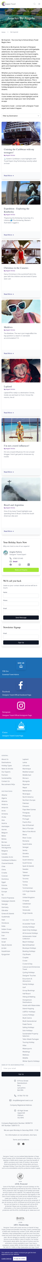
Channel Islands (7, 863)
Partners (5, 775)
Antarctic (5, 807)
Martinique (27, 769)
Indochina (5, 932)
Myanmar (26, 784)
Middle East (27, 775)
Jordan (4, 948)
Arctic (4, 811)
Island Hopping (28, 1008)
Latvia (25, 762)
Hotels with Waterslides (31, 1005)
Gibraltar (5, 910)
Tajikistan (26, 875)
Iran (3, 935)
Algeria (4, 798)
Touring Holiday (28, 1042)
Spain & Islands (28, 866)
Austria (4, 823)
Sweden (25, 869)
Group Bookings (29, 990)
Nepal (25, 787)
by (5, 155)
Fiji (3, 895)
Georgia (5, 904)
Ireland (4, 939)
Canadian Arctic (7, 857)
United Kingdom (29, 897)
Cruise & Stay (27, 964)
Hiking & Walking (29, 997)
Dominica (5, 879)
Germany (5, 907)
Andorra (5, 804)
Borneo (4, 842)
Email (15, 561)
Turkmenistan (28, 888)
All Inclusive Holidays (30, 933)
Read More (9, 175)
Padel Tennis (27, 1024)
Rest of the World (29, 831)
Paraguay (26, 813)
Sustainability (6, 778)
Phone (5, 600)
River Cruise (27, 838)
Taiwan (25, 872)
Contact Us (6, 781)
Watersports (27, 1048)
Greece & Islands (8, 913)
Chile (3, 866)
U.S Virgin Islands (29, 891)
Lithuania (26, 765)
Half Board (26, 994)
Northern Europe (29, 800)
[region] (21, 1255)
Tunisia (25, 882)
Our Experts (6, 772)
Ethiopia (5, 888)
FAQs (13, 784)
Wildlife (25, 1058)
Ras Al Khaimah (28, 825)
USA (24, 894)
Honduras (5, 923)
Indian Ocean (6, 929)
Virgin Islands (28, 913)
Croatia (4, 873)
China (4, 869)
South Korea (27, 863)
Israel (4, 942)
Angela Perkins (10, 155)
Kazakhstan (6, 951)
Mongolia (26, 781)
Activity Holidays (29, 927)
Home (3, 32)
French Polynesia (8, 898)
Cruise (25, 961)
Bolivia (4, 839)
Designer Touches (29, 975)
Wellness (26, 1055)
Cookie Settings (6, 1259)
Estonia (4, 885)
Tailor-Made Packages (31, 1039)
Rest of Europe (28, 828)
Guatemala (6, 917)
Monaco (26, 778)
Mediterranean (28, 772)
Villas (24, 1045)
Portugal (26, 819)
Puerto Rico (27, 822)
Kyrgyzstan (6, 954)
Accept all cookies (19, 1259)
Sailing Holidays (28, 1027)
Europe (4, 891)
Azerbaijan (5, 826)
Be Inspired (14, 32)
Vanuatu (26, 907)
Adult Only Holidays (30, 930)
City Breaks (27, 954)
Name (5, 592)
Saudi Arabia (27, 844)
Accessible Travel (29, 924)
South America (28, 860)
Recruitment (6, 784)
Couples (26, 957)
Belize (4, 836)
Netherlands (27, 791)
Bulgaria (5, 851)
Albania (4, 795)
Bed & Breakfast (28, 945)
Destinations (6, 762)
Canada (4, 854)
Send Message (21, 617)
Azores (4, 829)
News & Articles (7, 769)
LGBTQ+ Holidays (29, 1012)
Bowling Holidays (29, 951)
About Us (5, 759)
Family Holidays (28, 984)
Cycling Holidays (29, 972)
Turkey (25, 885)
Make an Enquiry (21, 570)
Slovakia (26, 853)
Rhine (25, 835)
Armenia (5, 814)
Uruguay (26, 900)
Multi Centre (27, 1018)
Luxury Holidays (28, 1015)
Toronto (26, 879)
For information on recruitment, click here (21, 1135)
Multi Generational (29, 1021)
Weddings (26, 1052)
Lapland (25, 759)
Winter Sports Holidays (31, 1061)
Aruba (4, 817)
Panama (26, 806)
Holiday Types (7, 765)
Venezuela (26, 910)
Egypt (4, 882)
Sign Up (21, 642)
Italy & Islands (7, 945)
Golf (24, 987)
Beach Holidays (28, 942)
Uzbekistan (27, 904)
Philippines (27, 816)
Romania (26, 841)
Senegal (25, 847)
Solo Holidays (28, 1030)
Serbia (25, 850)
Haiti (3, 920)
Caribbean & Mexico (9, 860)
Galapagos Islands (8, 901)
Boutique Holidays (29, 948)
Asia (3, 820)
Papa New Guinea (29, 809)
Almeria (4, 801)
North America (28, 797)
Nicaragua (26, 794)
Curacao (5, 876)
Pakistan (26, 803)
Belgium (5, 833)
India (3, 926)
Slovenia (26, 857)
